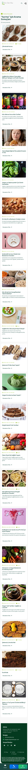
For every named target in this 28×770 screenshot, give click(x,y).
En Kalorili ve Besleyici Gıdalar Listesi (13, 219)
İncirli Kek (5, 672)
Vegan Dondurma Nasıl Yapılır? (11, 395)
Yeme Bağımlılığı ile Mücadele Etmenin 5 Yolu (14, 151)
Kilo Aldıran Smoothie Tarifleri (11, 114)
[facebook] (4, 745)
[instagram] (7, 745)
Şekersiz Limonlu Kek (8, 642)
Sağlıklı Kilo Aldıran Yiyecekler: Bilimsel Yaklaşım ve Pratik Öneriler (13, 77)
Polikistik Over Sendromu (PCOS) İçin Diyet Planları (14, 530)
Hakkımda (21, 752)
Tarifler (13, 752)
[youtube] (14, 745)
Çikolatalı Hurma (7, 46)
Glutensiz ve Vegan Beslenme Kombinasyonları (11, 568)
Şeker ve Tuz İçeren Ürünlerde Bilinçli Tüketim (13, 703)
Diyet (18, 326)
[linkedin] (11, 745)
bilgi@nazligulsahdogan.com (12, 739)
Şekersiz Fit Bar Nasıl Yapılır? (11, 365)
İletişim (15, 753)
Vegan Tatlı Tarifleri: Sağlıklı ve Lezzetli (11, 606)
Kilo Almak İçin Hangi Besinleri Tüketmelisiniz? (11, 293)
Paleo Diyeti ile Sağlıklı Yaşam (11, 455)
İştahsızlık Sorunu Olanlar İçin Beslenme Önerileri (11, 254)
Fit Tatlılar (19, 43)
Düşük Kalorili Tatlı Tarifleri (10, 425)
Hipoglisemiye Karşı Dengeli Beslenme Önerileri (11, 492)
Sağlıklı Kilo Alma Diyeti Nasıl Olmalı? (13, 328)
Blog (6, 752)
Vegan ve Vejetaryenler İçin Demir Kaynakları (12, 183)
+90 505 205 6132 (9, 737)
